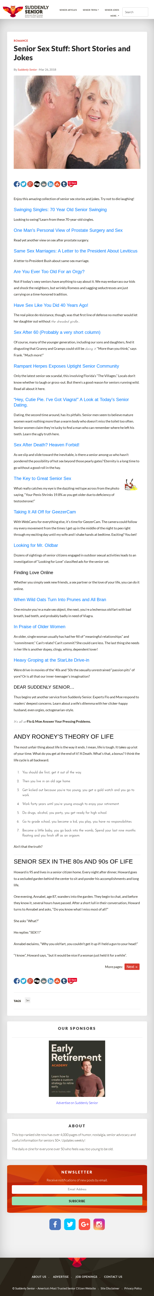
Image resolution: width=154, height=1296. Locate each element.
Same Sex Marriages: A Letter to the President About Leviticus (75, 250)
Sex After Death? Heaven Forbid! (46, 444)
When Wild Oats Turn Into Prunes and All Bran (60, 599)
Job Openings (86, 1277)
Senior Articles (68, 10)
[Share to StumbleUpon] (57, 184)
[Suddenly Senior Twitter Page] (69, 1224)
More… (113, 16)
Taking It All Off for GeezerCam (45, 511)
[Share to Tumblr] (64, 184)
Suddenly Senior (27, 69)
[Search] (142, 12)
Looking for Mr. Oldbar (36, 545)
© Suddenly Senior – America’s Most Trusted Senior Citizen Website (54, 1288)
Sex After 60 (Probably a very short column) (57, 332)
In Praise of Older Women (39, 626)
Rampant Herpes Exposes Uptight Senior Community (66, 366)
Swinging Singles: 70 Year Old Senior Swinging (60, 209)
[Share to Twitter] (23, 184)
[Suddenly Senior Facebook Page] (55, 1224)
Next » (132, 967)
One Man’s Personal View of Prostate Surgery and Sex (68, 230)
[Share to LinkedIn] (51, 184)
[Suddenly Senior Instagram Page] (99, 1224)
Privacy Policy (133, 1288)
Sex (27, 1000)
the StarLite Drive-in (68, 660)
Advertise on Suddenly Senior (77, 1103)
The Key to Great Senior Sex (42, 478)
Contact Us (113, 1277)
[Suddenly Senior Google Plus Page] (84, 1224)
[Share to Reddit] (44, 184)
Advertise (61, 1277)
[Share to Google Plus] (30, 184)
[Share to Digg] (37, 184)
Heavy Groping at (31, 660)
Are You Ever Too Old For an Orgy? (49, 271)
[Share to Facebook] (17, 184)
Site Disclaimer (110, 1288)
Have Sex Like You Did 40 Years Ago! (51, 305)
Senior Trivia (90, 10)
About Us (39, 1277)
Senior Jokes (112, 10)
